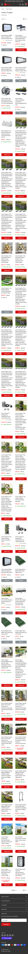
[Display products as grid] (23, 19)
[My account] (22, 4)
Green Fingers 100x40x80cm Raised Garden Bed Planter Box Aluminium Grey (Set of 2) (20, 38)
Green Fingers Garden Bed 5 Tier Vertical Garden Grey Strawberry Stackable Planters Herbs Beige (20, 706)
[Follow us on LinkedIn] (13, 935)
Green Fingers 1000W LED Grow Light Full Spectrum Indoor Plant (6, 37)
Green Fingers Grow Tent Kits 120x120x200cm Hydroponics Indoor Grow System (20, 872)
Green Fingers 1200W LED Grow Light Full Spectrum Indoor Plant (6, 69)
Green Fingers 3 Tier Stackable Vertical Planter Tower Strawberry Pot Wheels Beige (6, 259)
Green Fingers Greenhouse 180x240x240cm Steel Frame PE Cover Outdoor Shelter (6, 840)
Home (2, 9)
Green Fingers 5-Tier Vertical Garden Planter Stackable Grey (6, 539)
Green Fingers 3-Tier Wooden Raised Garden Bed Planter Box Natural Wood (6, 291)
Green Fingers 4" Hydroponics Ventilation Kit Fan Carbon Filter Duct (5, 416)
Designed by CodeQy (5, 951)
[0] (25, 4)
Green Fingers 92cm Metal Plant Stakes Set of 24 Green (21, 632)
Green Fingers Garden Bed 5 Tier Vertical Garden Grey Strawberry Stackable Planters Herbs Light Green (6, 741)
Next (24, 890)
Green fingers (9, 9)
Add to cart (21, 49)
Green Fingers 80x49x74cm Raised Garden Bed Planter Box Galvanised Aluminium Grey (20, 601)
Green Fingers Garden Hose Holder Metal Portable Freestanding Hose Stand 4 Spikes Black (20, 808)
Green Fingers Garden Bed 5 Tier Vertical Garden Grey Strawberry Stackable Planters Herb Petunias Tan (7, 707)
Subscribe (6, 924)
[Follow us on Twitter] (5, 935)
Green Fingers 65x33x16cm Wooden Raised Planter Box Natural (6, 601)
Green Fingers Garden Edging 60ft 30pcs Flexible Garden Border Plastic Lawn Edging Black (6, 808)
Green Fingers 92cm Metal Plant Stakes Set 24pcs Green (7, 632)
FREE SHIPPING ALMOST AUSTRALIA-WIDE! (14, 1)
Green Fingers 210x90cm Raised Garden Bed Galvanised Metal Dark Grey (21, 101)
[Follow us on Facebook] (2, 935)
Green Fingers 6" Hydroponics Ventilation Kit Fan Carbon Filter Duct (19, 539)
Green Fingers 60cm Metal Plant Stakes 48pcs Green (20, 571)
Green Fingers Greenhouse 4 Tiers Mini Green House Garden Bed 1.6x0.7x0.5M (6, 872)
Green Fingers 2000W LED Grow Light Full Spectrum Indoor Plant (20, 69)
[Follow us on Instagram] (7, 935)
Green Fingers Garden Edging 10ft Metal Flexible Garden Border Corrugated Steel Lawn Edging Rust (6, 774)
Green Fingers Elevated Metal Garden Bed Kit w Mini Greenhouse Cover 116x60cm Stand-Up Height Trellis (7, 663)
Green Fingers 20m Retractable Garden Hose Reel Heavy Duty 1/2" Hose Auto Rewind (7, 101)
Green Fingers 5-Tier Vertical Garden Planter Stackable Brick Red (20, 499)
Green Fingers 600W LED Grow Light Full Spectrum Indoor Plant (6, 571)
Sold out (7, 49)
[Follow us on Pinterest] (10, 935)
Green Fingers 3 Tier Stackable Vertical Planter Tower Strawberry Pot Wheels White (20, 259)
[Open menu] (2, 4)
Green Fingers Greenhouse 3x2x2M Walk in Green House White (20, 839)
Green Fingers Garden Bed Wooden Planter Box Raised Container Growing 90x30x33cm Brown (20, 740)
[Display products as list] (26, 19)
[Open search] (20, 4)
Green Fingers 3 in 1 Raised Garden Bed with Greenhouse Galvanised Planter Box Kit (6, 134)
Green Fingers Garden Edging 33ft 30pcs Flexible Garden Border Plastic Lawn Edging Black (20, 774)
